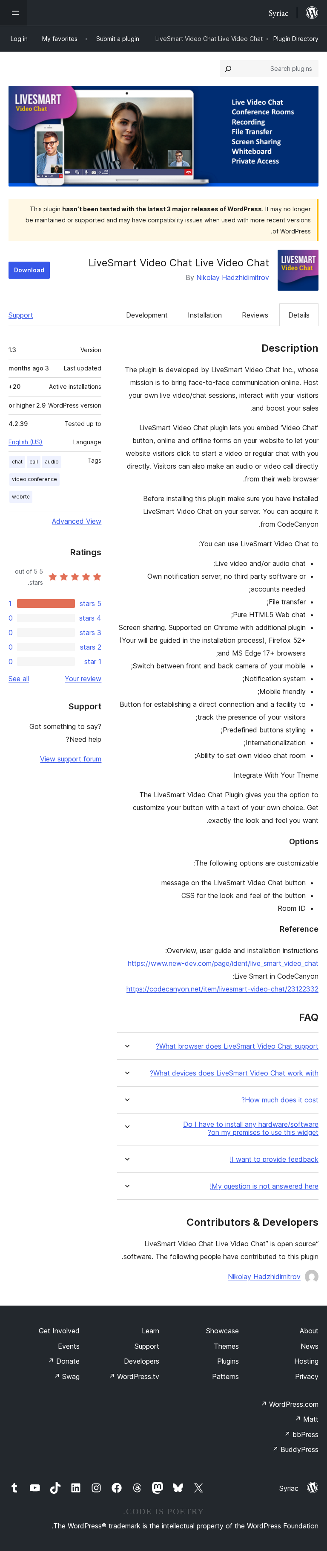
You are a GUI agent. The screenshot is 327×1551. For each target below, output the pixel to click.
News (309, 1346)
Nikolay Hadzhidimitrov (232, 277)
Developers (141, 1361)
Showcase (222, 1331)
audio (52, 461)
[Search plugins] (228, 68)
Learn (150, 1331)
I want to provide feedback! (274, 1159)
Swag (67, 1376)
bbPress (301, 1434)
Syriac (288, 1488)
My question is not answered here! (264, 1186)
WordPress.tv (134, 1376)
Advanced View (76, 521)
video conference (34, 479)
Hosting (306, 1361)
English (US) (26, 442)
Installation (205, 315)
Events (69, 1346)
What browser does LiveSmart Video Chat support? (237, 1046)
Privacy (306, 1376)
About (309, 1331)
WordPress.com (289, 1404)
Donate (64, 1361)
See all (19, 678)
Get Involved (59, 1331)
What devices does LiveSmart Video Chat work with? (234, 1073)
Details (299, 315)
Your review (83, 678)
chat (17, 461)
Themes (226, 1346)
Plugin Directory (295, 38)
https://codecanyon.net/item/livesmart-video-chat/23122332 (222, 989)
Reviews (255, 315)
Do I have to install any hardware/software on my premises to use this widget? (250, 1128)
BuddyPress (295, 1449)
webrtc (21, 496)
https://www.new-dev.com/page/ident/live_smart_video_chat (223, 963)
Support (21, 315)
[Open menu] (13, 13)
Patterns (225, 1376)
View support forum (70, 759)
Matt (306, 1419)
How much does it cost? (279, 1100)
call (33, 461)
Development (147, 315)
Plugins (228, 1361)
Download (29, 270)
